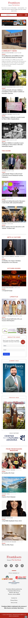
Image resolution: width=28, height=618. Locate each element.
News (8, 140)
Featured (11, 52)
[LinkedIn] (16, 565)
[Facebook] (11, 565)
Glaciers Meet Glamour (8, 497)
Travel (8, 494)
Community (4, 114)
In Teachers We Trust (8, 473)
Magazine (11, 287)
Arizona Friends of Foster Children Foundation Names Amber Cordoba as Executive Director (13, 92)
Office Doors (10, 517)
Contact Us (14, 598)
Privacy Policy (14, 600)
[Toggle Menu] (26, 15)
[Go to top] (26, 617)
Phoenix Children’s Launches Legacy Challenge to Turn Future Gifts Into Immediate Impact (13, 144)
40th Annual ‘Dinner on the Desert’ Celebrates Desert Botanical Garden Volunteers (12, 175)
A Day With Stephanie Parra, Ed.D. (12, 521)
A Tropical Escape (7, 290)
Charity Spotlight (6, 470)
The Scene (4, 170)
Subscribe (6, 354)
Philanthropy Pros (11, 87)
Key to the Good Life (6, 541)
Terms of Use (14, 602)
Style (13, 316)
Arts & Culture (5, 52)
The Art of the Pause (8, 545)
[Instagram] (22, 565)
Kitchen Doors (5, 287)
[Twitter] (5, 565)
